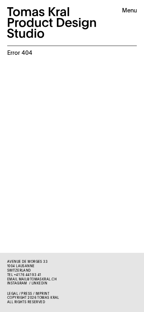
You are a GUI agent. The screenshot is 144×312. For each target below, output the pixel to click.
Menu (129, 11)
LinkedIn (39, 283)
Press (26, 294)
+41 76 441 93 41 (27, 275)
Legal (12, 294)
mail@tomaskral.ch (38, 279)
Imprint (42, 294)
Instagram (17, 283)
